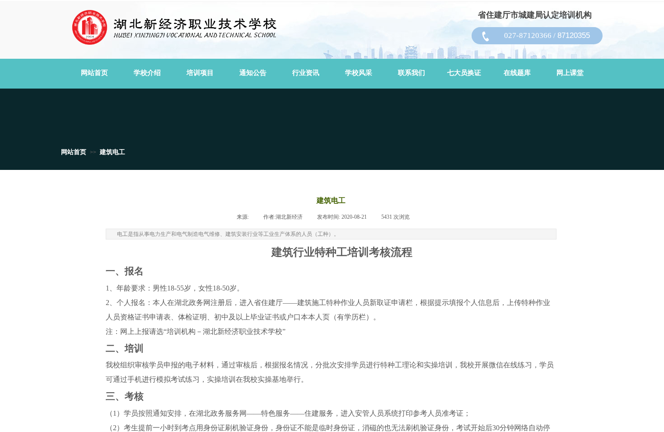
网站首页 (73, 152)
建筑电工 (112, 152)
